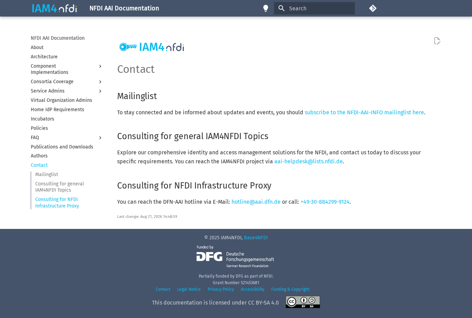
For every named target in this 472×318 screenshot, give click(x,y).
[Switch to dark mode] (266, 8)
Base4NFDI (256, 238)
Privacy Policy (221, 289)
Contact (163, 289)
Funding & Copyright (290, 289)
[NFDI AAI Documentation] (54, 8)
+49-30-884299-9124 (325, 202)
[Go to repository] (405, 8)
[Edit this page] (437, 41)
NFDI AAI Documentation (58, 38)
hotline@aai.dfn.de (256, 202)
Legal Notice (189, 289)
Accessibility (252, 289)
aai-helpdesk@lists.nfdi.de (308, 161)
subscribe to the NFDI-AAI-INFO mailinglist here (364, 112)
